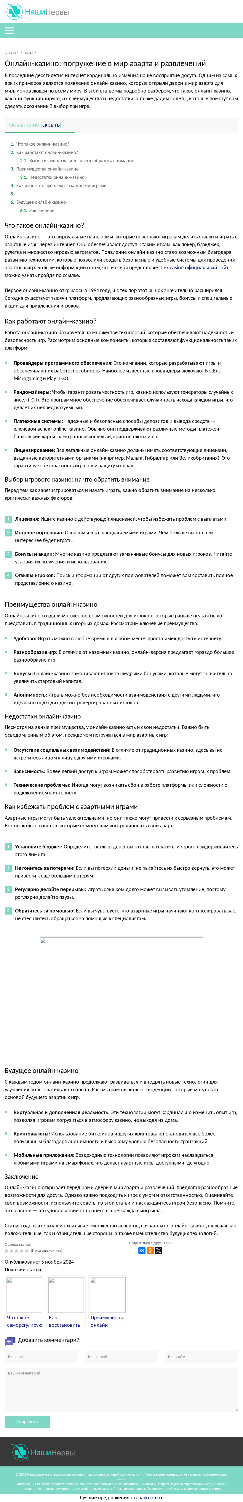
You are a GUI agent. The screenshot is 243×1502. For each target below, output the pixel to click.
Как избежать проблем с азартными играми (59, 186)
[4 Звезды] (22, 1251)
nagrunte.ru (151, 1498)
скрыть (51, 125)
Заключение (37, 210)
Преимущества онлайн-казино (45, 169)
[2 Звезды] (12, 1251)
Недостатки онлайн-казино (52, 177)
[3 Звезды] (17, 1251)
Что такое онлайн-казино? (40, 144)
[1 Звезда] (7, 1251)
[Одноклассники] (150, 1250)
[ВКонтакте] (142, 1250)
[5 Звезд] (27, 1251)
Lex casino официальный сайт (194, 268)
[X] (158, 1250)
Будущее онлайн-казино (38, 202)
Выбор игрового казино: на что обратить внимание (77, 161)
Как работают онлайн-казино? (44, 152)
